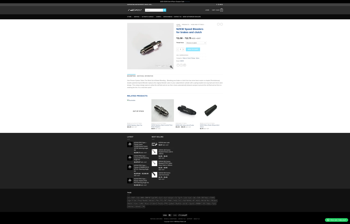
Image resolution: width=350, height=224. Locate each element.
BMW (142, 197)
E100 (198, 197)
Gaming (158, 16)
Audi (138, 197)
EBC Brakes (205, 197)
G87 (165, 200)
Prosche (160, 203)
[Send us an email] (221, 4)
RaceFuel (178, 203)
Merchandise (167, 16)
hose (180, 200)
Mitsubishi (214, 200)
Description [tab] (131, 76)
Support (189, 219)
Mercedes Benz (205, 200)
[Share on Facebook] (178, 65)
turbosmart (130, 206)
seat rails (185, 203)
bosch (160, 197)
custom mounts (187, 197)
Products (185, 24)
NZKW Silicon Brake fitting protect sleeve (209, 126)
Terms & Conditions (170, 219)
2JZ (129, 197)
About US (197, 219)
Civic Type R (178, 197)
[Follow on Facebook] (216, 4)
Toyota (214, 203)
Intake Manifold (187, 200)
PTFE (166, 203)
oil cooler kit (153, 203)
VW (143, 206)
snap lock (191, 203)
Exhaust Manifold (142, 200)
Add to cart (193, 49)
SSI (204, 203)
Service (136, 16)
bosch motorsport (168, 197)
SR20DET (198, 203)
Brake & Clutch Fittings (189, 58)
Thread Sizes (180, 42)
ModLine (130, 203)
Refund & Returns (156, 219)
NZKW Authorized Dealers (192, 16)
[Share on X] (181, 65)
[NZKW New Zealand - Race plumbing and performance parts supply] (134, 10)
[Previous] (127, 116)
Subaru (208, 203)
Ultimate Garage (147, 16)
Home (178, 24)
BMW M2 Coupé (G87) (151, 197)
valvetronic (138, 206)
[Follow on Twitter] (220, 4)
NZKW (182, 61)
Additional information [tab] (145, 76)
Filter (157, 200)
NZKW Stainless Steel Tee (134, 125)
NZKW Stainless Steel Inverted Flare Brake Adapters (161, 126)
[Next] (222, 116)
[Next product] (218, 24)
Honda (175, 200)
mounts (136, 203)
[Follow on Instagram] (218, 4)
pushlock (171, 203)
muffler (141, 203)
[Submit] (164, 10)
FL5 (162, 200)
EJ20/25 (212, 197)
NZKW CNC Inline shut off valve (185, 125)
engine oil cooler (132, 200)
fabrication (151, 200)
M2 (193, 200)
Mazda (198, 200)
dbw (194, 197)
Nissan (147, 203)
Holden (170, 200)
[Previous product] (221, 24)
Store (129, 16)
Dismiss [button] (187, 1)
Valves (178, 26)
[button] (207, 10)
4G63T (133, 197)
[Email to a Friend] (184, 65)
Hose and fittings (197, 24)
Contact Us (178, 16)
